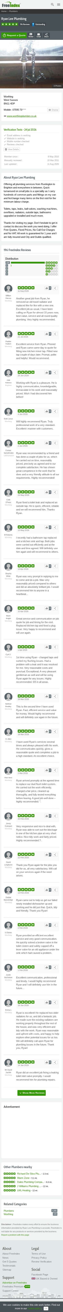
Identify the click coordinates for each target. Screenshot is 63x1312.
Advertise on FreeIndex (14, 1282)
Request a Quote (14, 35)
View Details (12, 149)
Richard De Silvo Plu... (29, 1173)
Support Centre (10, 1290)
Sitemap (6, 1269)
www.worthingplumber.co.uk (22, 116)
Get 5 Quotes (9, 1261)
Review (30, 35)
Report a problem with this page (15, 1235)
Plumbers (13, 11)
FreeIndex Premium (12, 1286)
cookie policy (34, 1308)
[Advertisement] (31, 1132)
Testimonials (9, 1265)
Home (4, 11)
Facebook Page (40, 1274)
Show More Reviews (32, 1093)
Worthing (8, 1214)
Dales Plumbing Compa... (30, 1182)
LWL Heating (23, 1190)
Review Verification (42, 1261)
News (5, 1257)
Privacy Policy (39, 1257)
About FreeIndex (11, 1253)
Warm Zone (23, 1178)
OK (46, 1308)
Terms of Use (39, 1253)
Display (53, 110)
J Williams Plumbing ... (29, 1186)
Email (39, 35)
